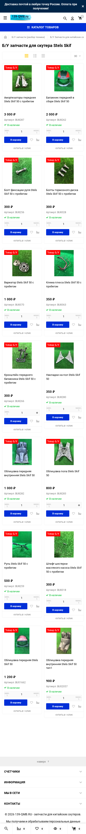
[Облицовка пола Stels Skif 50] (64, 452)
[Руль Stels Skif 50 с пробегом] (22, 544)
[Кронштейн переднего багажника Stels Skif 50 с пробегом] (22, 355)
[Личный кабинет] (72, 17)
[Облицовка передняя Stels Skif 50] (22, 641)
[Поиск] (65, 17)
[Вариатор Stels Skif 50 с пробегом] (22, 263)
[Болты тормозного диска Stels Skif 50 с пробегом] (64, 171)
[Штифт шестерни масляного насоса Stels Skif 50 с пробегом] (64, 544)
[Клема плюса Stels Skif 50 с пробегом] (64, 263)
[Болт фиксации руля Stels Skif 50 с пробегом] (22, 171)
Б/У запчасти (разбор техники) (28, 37)
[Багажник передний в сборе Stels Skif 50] (64, 78)
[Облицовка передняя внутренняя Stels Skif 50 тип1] (64, 641)
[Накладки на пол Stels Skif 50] (64, 355)
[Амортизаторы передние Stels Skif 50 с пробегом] (22, 78)
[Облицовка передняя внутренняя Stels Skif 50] (22, 452)
